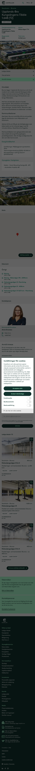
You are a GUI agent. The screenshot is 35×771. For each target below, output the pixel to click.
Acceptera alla (17, 388)
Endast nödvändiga (17, 394)
